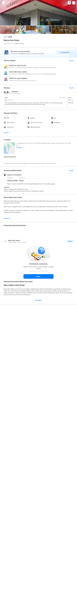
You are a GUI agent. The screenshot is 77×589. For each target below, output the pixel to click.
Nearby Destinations (10, 157)
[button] (9, 148)
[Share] (73, 3)
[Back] (3, 3)
